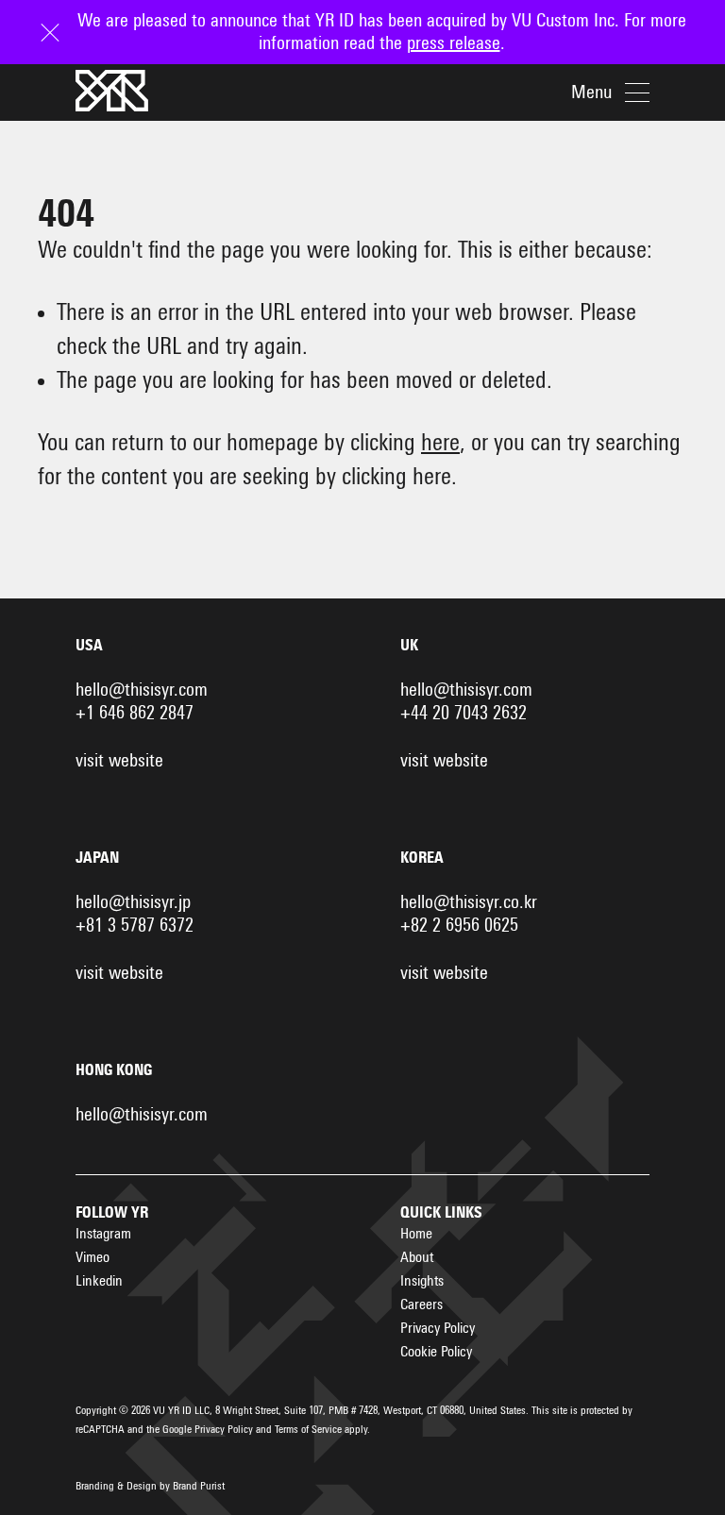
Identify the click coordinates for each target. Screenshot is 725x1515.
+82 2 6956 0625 (459, 926)
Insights (422, 1280)
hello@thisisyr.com (142, 690)
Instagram (103, 1233)
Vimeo (93, 1257)
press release (453, 43)
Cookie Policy (436, 1351)
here (440, 443)
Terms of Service (308, 1430)
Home (416, 1233)
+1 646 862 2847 (135, 713)
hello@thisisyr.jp (133, 902)
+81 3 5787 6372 (135, 926)
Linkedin (99, 1280)
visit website (119, 760)
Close (57, 20)
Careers (421, 1304)
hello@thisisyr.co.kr (468, 902)
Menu (591, 92)
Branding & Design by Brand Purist (150, 1486)
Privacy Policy (437, 1328)
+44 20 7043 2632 (463, 713)
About (416, 1257)
